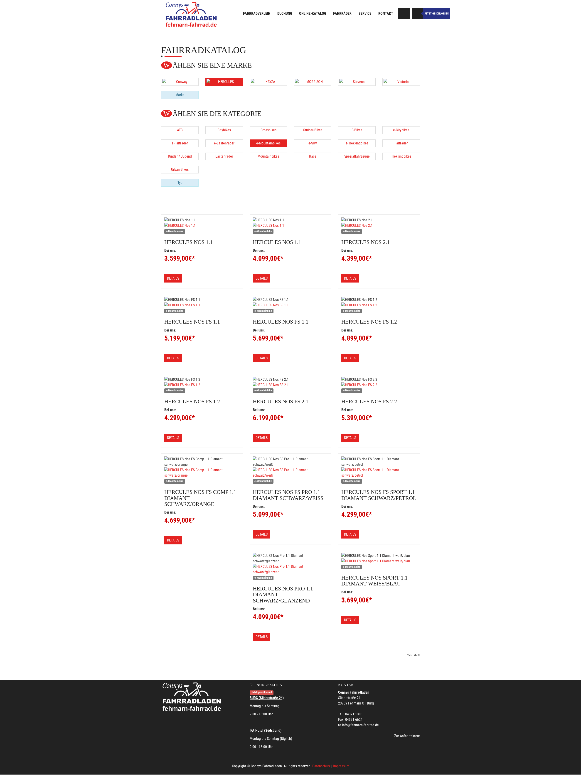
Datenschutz (321, 766)
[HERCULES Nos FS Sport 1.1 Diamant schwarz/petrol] (379, 472)
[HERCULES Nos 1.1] (202, 225)
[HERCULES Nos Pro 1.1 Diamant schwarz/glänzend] (290, 569)
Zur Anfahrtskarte (407, 736)
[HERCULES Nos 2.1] (379, 225)
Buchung (284, 13)
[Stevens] (356, 82)
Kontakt (385, 13)
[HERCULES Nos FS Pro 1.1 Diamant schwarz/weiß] (290, 472)
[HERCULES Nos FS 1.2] (379, 305)
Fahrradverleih (256, 13)
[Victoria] (401, 82)
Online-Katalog (312, 13)
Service (365, 13)
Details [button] (173, 278)
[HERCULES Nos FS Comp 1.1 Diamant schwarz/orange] (202, 472)
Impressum (341, 766)
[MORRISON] (312, 82)
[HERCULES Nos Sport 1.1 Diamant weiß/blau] (379, 561)
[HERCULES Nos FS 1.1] (202, 305)
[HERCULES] (224, 82)
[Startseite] (191, 14)
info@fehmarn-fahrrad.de (360, 725)
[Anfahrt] (404, 13)
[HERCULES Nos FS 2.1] (290, 385)
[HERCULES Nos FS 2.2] (379, 385)
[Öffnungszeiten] (417, 13)
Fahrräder (342, 13)
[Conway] (179, 82)
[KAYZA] (268, 82)
